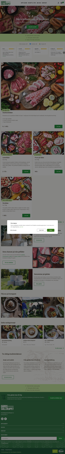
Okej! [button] (50, 230)
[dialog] (32, 227)
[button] (13, 230)
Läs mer (21, 226)
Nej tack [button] (41, 230)
